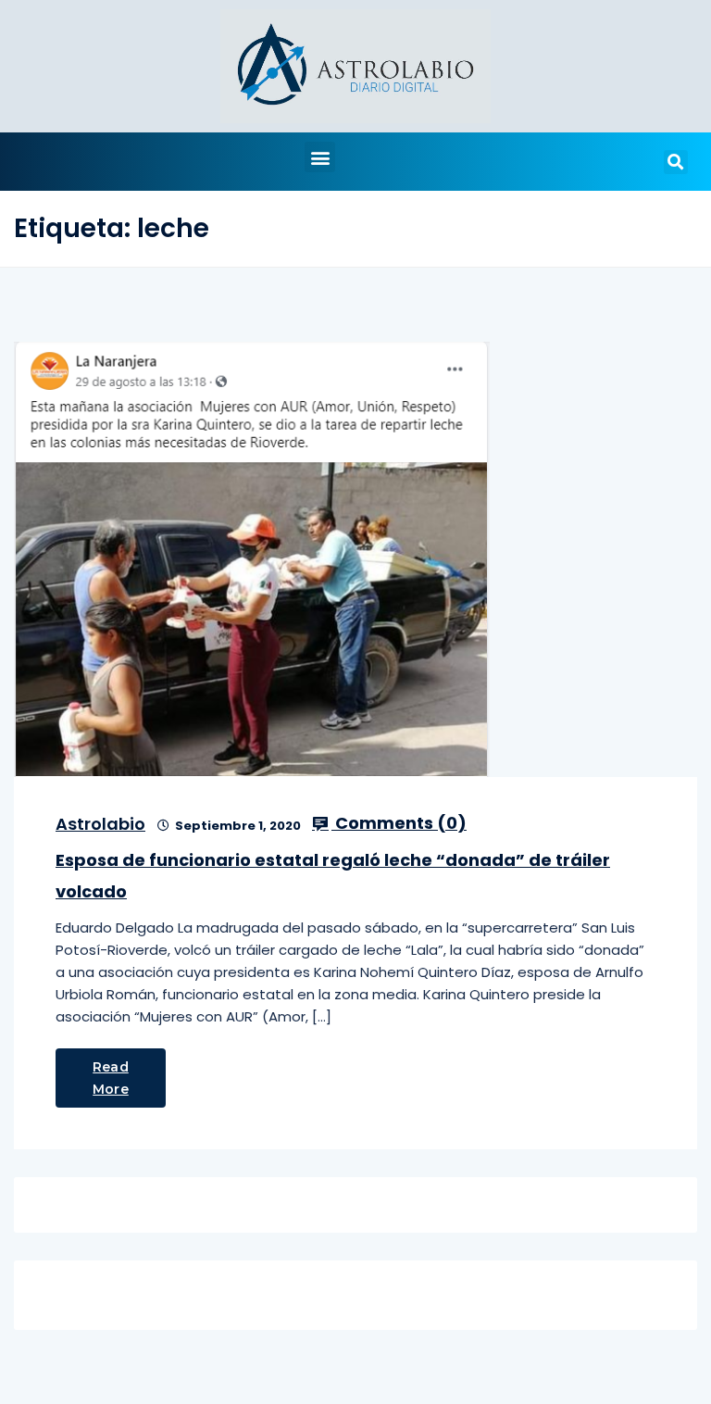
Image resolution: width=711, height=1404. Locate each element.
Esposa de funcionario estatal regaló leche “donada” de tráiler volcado (333, 875)
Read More (111, 1078)
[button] (320, 157)
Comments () (399, 823)
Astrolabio (100, 824)
